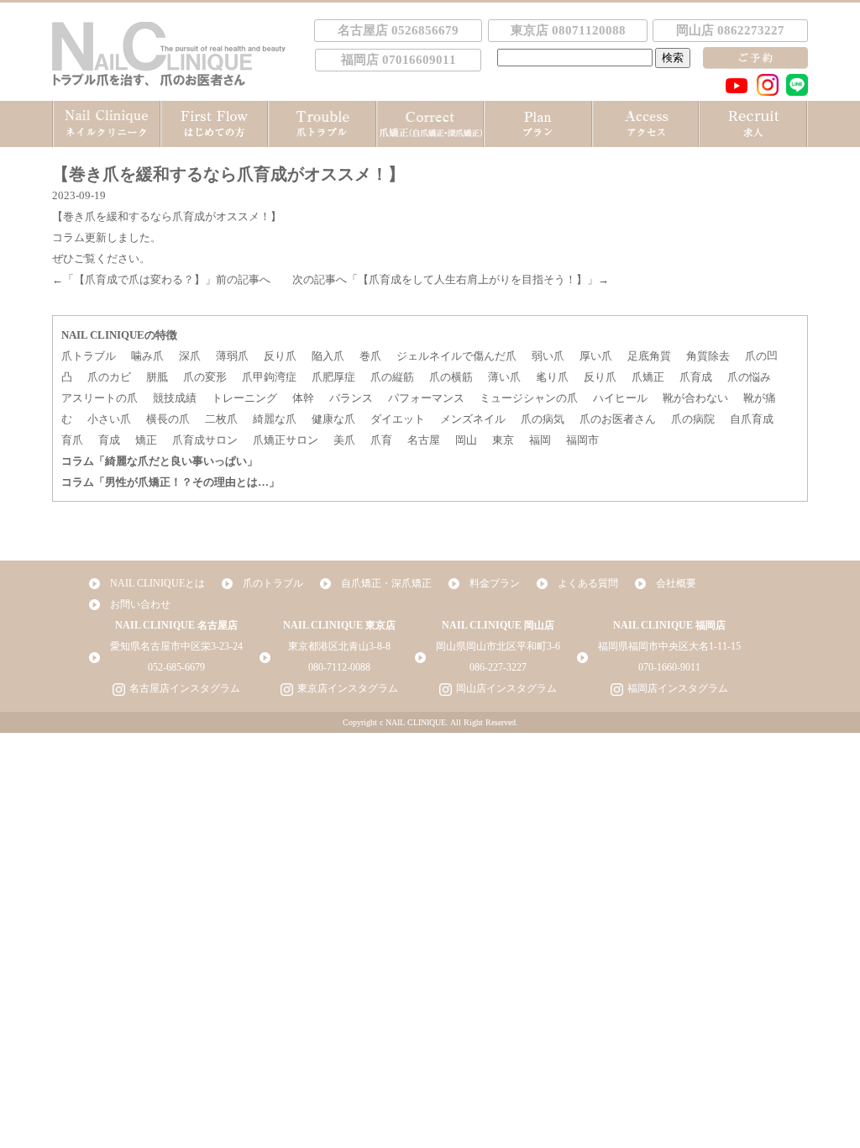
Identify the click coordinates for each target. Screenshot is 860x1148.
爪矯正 (648, 377)
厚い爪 (595, 356)
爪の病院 (693, 419)
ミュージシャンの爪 (529, 398)
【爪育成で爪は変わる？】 (139, 279)
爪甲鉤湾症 (269, 377)
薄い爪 (504, 377)
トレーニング (244, 398)
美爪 (344, 440)
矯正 (146, 440)
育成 (109, 440)
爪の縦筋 (392, 377)
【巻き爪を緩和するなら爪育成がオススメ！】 (166, 216)
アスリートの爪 (99, 398)
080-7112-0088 (339, 667)
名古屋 (423, 440)
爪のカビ (109, 377)
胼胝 (157, 377)
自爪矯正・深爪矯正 (386, 583)
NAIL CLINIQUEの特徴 (119, 335)
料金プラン (494, 583)
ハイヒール (620, 398)
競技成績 (175, 398)
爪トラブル (88, 356)
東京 (503, 440)
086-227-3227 (498, 667)
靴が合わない (695, 398)
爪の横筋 (451, 377)
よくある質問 (588, 583)
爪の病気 (542, 419)
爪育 (381, 440)
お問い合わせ (140, 604)
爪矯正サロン (285, 440)
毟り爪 (552, 377)
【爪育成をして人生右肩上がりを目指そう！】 (472, 279)
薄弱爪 (232, 356)
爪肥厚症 (333, 377)
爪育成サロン (205, 440)
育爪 (72, 440)
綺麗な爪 (274, 419)
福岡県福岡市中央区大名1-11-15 (669, 646)
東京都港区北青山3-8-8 (339, 646)
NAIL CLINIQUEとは (157, 583)
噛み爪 (147, 356)
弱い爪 (548, 356)
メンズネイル (473, 419)
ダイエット (397, 419)
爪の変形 (205, 377)
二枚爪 (221, 419)
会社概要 (676, 583)
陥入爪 (328, 356)
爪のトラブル (273, 583)
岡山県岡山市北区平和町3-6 (498, 646)
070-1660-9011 (669, 667)
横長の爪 (168, 419)
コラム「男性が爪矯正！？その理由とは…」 (170, 482)
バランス (351, 398)
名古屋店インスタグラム (184, 688)
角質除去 (708, 356)
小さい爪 (109, 419)
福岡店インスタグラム (677, 688)
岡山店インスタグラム (506, 688)
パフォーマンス (426, 398)
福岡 (540, 440)
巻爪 (370, 356)
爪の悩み (749, 377)
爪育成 (695, 377)
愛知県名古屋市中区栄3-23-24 (176, 646)
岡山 (466, 440)
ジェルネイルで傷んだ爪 (456, 356)
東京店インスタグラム (347, 688)
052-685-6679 (176, 667)
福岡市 (582, 440)
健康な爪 (333, 419)
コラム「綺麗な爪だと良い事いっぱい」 (159, 461)
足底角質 (649, 356)
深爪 (190, 356)
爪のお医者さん (617, 419)
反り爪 (280, 356)
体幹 (303, 398)
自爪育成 (751, 419)
